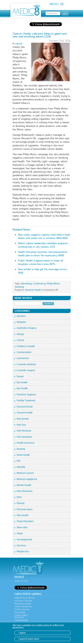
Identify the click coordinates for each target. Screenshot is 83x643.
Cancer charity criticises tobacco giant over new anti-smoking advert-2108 (40, 35)
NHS (19, 497)
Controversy (39, 283)
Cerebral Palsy (21, 620)
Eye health (22, 388)
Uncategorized (24, 539)
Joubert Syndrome (23, 606)
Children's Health (26, 346)
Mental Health (24, 485)
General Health (33, 290)
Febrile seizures (22, 609)
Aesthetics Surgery (26, 328)
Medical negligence (27, 479)
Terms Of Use (21, 581)
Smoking (19, 287)
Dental (20, 376)
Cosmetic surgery (26, 370)
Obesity (21, 503)
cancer (18, 43)
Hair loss (21, 424)
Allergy (20, 334)
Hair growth (23, 418)
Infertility (21, 467)
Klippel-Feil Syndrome (24, 598)
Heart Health (23, 455)
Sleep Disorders (25, 521)
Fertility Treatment (26, 400)
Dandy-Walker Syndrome (21, 616)
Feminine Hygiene (26, 394)
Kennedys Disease (23, 601)
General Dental (25, 406)
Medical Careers (25, 473)
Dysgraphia (19, 612)
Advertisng (26, 283)
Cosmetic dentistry (26, 364)
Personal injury (24, 509)
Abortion (21, 316)
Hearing (21, 449)
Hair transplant (24, 437)
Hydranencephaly (22, 603)
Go (65, 13)
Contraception (24, 352)
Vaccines (21, 545)
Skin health (22, 515)
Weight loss (23, 551)
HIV (18, 461)
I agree (22, 632)
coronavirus (23, 358)
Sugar (20, 533)
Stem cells (22, 527)
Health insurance (26, 442)
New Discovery (24, 491)
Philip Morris (53, 283)
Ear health (22, 382)
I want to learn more (29, 639)
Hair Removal (24, 430)
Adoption (21, 322)
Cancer (20, 340)
